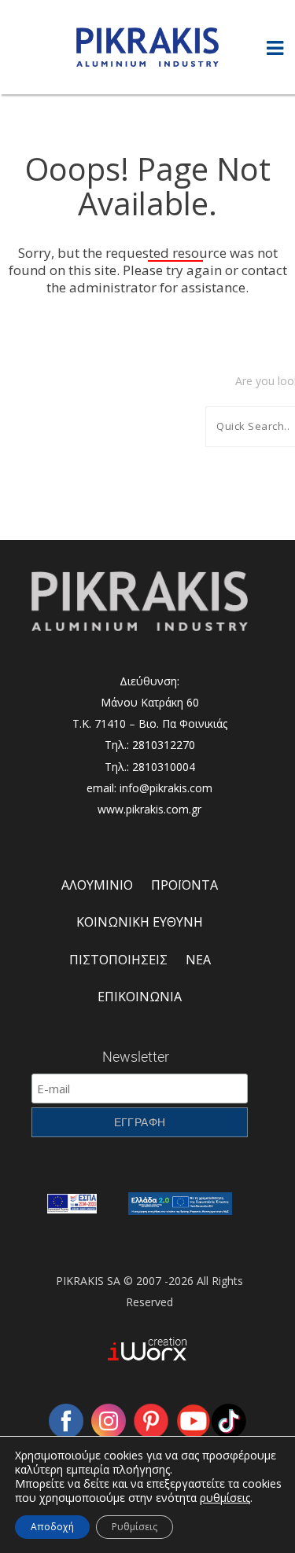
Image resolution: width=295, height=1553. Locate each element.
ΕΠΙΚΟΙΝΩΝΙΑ (140, 996)
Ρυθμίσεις (134, 1526)
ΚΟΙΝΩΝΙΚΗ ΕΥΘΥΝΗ (139, 922)
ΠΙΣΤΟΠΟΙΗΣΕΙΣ (118, 959)
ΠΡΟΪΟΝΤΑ (184, 885)
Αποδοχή (52, 1526)
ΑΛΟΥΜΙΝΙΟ (97, 885)
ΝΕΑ (198, 959)
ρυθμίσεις (225, 1498)
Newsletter (135, 1056)
